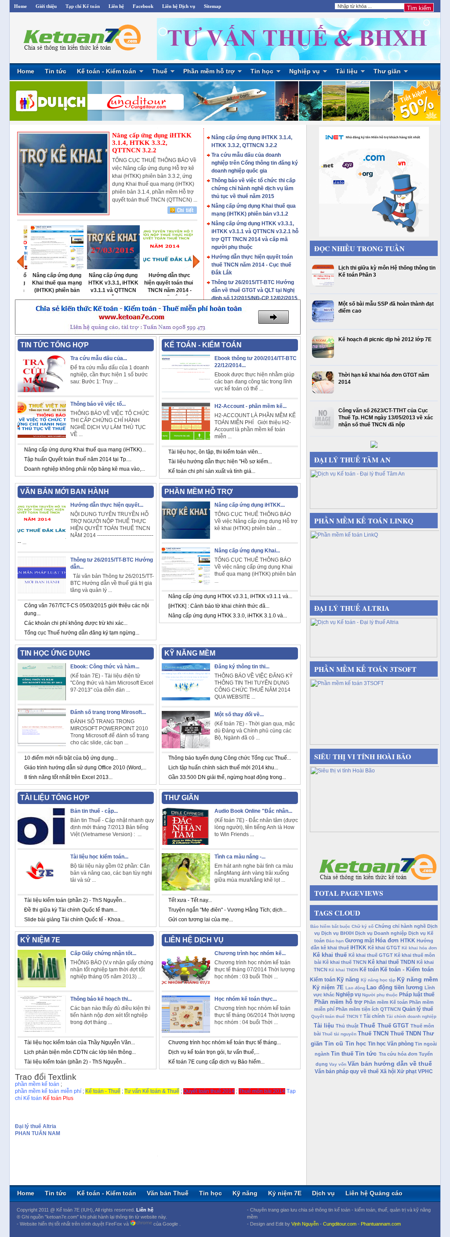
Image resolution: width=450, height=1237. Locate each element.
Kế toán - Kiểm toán (106, 71)
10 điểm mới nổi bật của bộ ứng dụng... (71, 758)
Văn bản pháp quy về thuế (347, 1071)
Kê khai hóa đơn (419, 947)
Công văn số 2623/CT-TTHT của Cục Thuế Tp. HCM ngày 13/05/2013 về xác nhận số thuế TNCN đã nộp (385, 418)
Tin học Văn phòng (391, 1044)
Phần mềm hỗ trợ (209, 71)
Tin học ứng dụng (55, 653)
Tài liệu (347, 71)
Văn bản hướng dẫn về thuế (390, 1063)
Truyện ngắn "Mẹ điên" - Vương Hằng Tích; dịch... (227, 910)
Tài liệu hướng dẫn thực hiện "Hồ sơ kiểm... (220, 461)
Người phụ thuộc (380, 994)
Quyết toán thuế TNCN (334, 1016)
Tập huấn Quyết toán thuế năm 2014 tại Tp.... (77, 459)
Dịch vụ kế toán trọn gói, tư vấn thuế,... (213, 1052)
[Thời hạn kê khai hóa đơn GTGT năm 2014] (324, 392)
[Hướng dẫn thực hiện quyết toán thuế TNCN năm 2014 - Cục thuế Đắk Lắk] (164, 267)
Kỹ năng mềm (417, 979)
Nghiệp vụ (304, 71)
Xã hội (388, 1071)
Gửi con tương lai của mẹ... (200, 919)
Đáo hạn (335, 940)
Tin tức (55, 71)
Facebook (143, 6)
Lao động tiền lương (395, 987)
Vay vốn (337, 1064)
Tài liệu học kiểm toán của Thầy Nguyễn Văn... (79, 1042)
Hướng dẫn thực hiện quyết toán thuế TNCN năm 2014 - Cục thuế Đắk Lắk (252, 265)
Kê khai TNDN (343, 969)
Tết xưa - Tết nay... (190, 900)
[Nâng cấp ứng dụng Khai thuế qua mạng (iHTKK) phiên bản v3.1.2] (51, 267)
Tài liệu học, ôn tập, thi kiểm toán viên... (215, 452)
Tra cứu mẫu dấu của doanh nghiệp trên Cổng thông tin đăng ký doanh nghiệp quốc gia (254, 163)
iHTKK (358, 948)
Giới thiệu (46, 6)
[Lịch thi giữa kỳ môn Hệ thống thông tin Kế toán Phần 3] (324, 284)
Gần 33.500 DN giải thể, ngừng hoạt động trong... (227, 777)
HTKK (407, 941)
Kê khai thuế (330, 955)
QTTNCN (390, 1009)
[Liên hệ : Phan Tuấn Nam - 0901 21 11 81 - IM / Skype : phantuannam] (297, 39)
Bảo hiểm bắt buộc (330, 926)
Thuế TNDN (405, 1033)
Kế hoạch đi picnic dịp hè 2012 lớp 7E (385, 339)
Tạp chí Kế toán (82, 6)
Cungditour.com (339, 1223)
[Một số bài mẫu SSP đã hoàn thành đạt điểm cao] (324, 320)
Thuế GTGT (393, 1025)
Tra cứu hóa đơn (398, 1054)
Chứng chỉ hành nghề (400, 926)
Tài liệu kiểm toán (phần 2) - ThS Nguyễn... (75, 900)
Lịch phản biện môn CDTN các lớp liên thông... (80, 1052)
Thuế (159, 71)
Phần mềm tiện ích (357, 1009)
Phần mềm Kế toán (386, 1002)
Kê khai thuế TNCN (345, 962)
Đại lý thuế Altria (35, 1126)
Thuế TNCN (373, 1033)
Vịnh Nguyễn (305, 1223)
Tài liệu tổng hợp (55, 797)
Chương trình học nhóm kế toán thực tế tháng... (224, 1042)
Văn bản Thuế (168, 1193)
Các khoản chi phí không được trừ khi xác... (75, 623)
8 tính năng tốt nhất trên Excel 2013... (68, 777)
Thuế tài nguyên (339, 1033)
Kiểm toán (322, 980)
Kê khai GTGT (384, 947)
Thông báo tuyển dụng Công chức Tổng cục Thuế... (229, 758)
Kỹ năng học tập (378, 979)
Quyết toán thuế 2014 (209, 1091)
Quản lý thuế (417, 1009)
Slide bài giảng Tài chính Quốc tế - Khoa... (74, 919)
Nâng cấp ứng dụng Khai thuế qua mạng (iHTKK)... (85, 450)
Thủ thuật (347, 1025)
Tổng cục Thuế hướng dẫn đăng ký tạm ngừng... (81, 633)
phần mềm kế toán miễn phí (48, 1091)
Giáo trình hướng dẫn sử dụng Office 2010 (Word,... (85, 768)
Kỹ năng (348, 979)
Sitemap (212, 6)
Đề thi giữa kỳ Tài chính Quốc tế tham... (70, 910)
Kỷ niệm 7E (328, 987)
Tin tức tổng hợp (54, 345)
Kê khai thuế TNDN (391, 962)
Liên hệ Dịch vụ (178, 6)
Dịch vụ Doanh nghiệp (381, 933)
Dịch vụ (323, 1193)
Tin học (261, 71)
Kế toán (369, 970)
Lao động (355, 987)
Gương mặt (359, 941)
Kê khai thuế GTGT (370, 955)
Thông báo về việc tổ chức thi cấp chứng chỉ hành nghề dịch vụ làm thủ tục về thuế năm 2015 (253, 188)
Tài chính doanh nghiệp (411, 1016)
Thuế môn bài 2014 (262, 1091)
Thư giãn (387, 71)
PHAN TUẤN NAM (37, 1133)
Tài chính (374, 1016)
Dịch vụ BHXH (337, 933)
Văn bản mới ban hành (64, 491)
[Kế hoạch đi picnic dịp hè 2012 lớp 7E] (324, 356)
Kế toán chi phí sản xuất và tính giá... (211, 471)
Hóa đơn (387, 940)
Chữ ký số (363, 926)
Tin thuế (342, 1053)
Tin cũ (333, 1043)
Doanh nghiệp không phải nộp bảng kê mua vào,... (84, 469)
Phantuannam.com (381, 1223)
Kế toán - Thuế (102, 1091)
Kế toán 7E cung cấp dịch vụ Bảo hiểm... (216, 1062)
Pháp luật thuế (417, 995)
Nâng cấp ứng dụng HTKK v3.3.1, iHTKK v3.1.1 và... (230, 596)
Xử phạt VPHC (415, 1071)
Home (20, 6)
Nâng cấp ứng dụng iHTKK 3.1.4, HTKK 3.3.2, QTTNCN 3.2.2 (152, 143)
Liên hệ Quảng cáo (374, 1193)
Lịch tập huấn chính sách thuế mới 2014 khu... (223, 768)
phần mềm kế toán (37, 1084)
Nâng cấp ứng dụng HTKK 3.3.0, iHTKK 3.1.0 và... (227, 616)
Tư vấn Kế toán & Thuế (151, 1091)
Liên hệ (116, 6)
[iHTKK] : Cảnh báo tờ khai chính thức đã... (218, 606)
